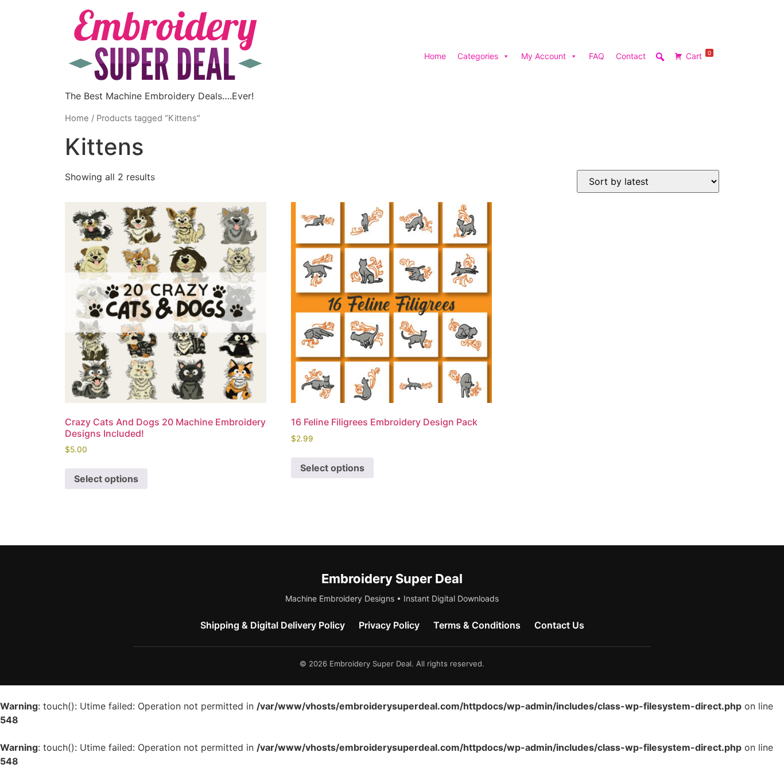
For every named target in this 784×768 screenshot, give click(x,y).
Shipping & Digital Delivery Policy (272, 625)
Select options (106, 478)
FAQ (596, 56)
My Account (543, 56)
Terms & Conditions (477, 625)
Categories (477, 56)
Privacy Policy (389, 625)
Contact (631, 56)
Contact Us (559, 625)
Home (435, 56)
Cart (698, 55)
